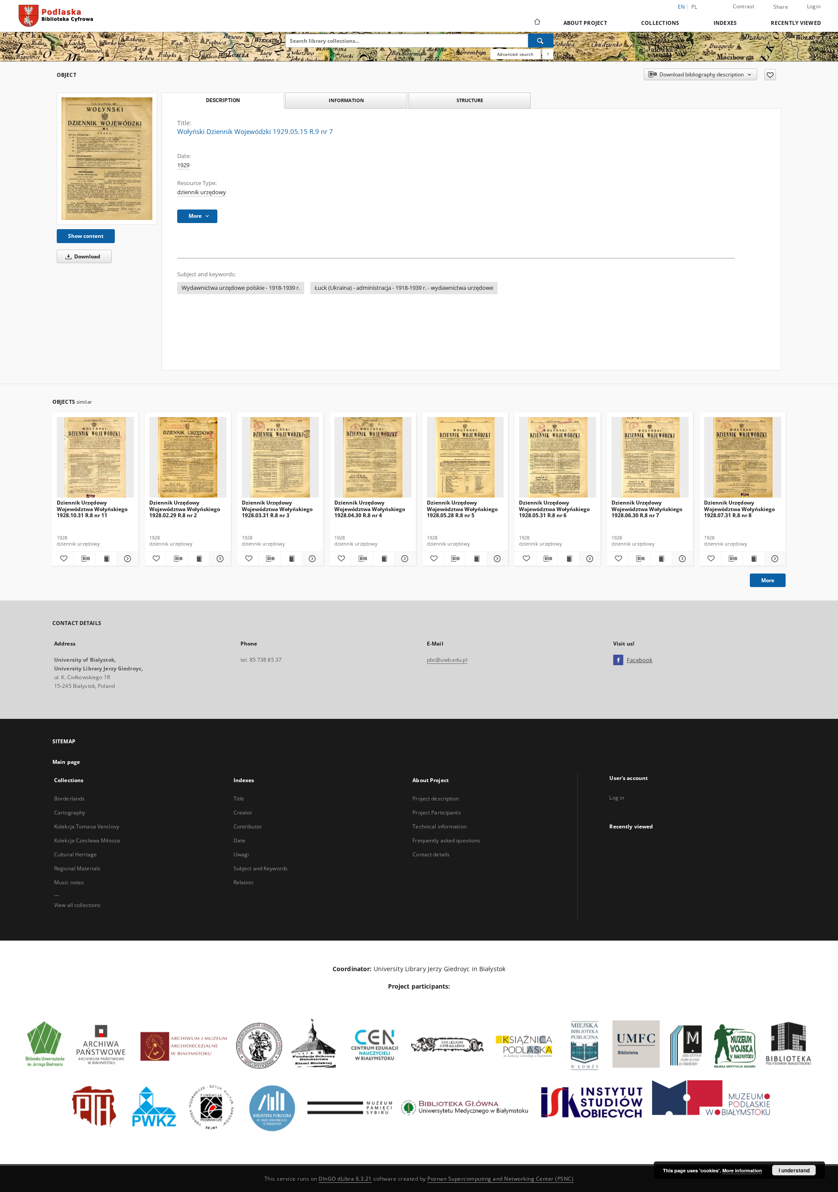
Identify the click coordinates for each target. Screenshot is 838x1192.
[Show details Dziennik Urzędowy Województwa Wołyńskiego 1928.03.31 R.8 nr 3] (311, 558)
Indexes (725, 23)
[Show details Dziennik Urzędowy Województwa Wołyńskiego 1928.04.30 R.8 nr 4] (403, 558)
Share (780, 6)
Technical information (439, 826)
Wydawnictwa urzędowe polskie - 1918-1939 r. (241, 288)
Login (814, 6)
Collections (660, 23)
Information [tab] (346, 100)
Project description (435, 798)
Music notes (69, 882)
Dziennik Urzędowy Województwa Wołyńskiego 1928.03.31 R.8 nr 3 (277, 509)
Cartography (69, 812)
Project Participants (436, 812)
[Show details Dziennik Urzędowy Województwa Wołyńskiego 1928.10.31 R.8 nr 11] (126, 558)
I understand (794, 1170)
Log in (616, 797)
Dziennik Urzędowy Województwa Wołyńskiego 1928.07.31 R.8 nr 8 (739, 509)
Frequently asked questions (446, 840)
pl (694, 7)
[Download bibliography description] (84, 558)
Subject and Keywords (261, 868)
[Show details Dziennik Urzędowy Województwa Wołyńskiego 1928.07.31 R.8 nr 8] (773, 558)
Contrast (744, 6)
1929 (183, 165)
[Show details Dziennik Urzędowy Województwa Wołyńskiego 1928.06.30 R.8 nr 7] (681, 558)
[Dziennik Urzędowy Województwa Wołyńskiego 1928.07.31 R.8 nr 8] (742, 457)
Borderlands (69, 798)
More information (742, 1170)
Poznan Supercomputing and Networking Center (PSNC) (500, 1178)
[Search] (540, 41)
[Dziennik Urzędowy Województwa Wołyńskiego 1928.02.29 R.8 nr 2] (188, 457)
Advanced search (515, 54)
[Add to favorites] (770, 74)
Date (239, 840)
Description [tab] (223, 100)
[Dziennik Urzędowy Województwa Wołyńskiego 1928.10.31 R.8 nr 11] (95, 457)
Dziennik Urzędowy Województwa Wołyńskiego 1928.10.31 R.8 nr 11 (92, 509)
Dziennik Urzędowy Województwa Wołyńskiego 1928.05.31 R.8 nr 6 (554, 509)
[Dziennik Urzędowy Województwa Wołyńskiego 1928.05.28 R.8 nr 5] (465, 457)
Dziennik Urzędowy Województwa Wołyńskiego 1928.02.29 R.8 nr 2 (184, 509)
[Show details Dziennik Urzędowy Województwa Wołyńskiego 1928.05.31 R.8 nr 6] (588, 558)
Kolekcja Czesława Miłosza (87, 840)
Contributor (248, 826)
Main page (66, 762)
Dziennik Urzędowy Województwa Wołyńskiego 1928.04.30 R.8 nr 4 (369, 509)
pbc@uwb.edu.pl (447, 659)
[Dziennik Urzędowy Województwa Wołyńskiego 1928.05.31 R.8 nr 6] (557, 457)
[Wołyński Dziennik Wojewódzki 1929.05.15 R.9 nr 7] (107, 158)
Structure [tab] (470, 100)
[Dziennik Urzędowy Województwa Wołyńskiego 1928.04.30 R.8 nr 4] (373, 457)
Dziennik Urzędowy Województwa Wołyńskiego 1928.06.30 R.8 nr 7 (646, 509)
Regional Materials (77, 868)
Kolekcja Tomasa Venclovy (86, 826)
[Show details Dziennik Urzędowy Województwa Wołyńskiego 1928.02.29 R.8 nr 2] (218, 558)
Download (86, 256)
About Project (585, 23)
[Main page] (536, 22)
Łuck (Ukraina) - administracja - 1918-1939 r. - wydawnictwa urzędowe (404, 288)
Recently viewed (796, 23)
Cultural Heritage (75, 854)
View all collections (77, 905)
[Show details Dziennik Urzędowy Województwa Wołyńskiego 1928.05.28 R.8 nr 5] (496, 558)
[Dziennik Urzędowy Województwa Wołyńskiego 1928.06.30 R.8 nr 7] (650, 457)
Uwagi (241, 854)
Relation (244, 882)
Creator (243, 812)
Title (239, 798)
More (767, 580)
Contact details (431, 854)
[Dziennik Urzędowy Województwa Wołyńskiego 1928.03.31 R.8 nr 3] (280, 457)
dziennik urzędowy (201, 192)
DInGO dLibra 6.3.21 (345, 1178)
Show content (85, 236)
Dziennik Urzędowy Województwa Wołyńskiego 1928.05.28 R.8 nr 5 (462, 509)
